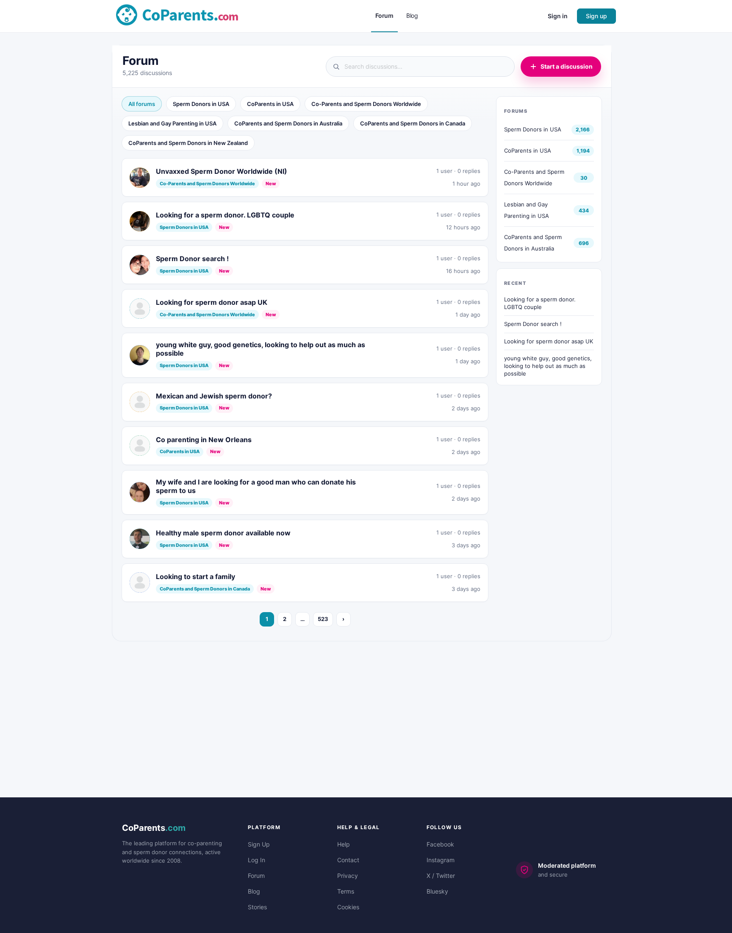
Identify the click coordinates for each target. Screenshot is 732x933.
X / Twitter (441, 875)
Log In (256, 859)
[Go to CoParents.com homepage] (177, 15)
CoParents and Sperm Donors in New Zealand (188, 142)
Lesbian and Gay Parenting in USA (172, 123)
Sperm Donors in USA (201, 103)
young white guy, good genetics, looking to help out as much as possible (548, 365)
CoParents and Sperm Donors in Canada (412, 123)
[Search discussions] (420, 66)
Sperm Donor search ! (533, 323)
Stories (257, 907)
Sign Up (259, 844)
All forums (141, 103)
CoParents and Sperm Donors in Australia (288, 123)
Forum (256, 875)
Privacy (347, 875)
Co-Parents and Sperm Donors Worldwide (366, 103)
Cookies (348, 907)
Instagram (441, 859)
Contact (348, 859)
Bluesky (437, 891)
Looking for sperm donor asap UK (548, 341)
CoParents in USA (270, 103)
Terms (345, 891)
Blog (254, 891)
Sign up (596, 15)
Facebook (440, 844)
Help (343, 844)
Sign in (558, 15)
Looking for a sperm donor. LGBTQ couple (540, 303)
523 (323, 619)
